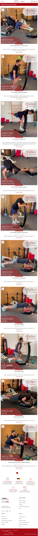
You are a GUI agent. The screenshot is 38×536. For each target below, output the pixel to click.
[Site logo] (16, 1)
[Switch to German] (34, 1)
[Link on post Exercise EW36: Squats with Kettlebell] (19, 73)
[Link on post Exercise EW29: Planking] (19, 305)
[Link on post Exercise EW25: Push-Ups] (19, 397)
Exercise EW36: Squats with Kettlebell (19, 92)
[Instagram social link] (5, 511)
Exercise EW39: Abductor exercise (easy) (19, 45)
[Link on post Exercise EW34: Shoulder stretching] (19, 167)
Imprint (3, 530)
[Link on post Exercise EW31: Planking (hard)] (19, 258)
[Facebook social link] (3, 511)
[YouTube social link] (7, 511)
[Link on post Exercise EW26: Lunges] (19, 352)
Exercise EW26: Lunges (19, 371)
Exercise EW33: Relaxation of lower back (19, 232)
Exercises (17, 43)
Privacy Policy (8, 530)
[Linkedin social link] (10, 511)
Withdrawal (6, 531)
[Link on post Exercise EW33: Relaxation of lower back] (19, 213)
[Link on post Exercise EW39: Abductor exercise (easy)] (19, 26)
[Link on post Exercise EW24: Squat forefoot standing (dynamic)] (19, 442)
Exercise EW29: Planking (19, 324)
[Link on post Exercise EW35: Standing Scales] (19, 119)
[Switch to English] (36, 1)
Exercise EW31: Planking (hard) (19, 278)
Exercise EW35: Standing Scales (19, 139)
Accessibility (10, 532)
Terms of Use (15, 530)
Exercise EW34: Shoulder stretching (19, 187)
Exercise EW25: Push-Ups (19, 416)
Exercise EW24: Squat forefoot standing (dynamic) (19, 462)
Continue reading (19, 52)
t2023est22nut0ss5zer (18, 47)
